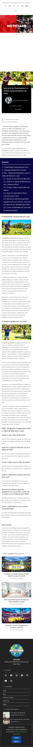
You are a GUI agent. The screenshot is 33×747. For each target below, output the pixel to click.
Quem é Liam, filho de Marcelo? (16, 179)
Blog (4, 694)
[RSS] (11, 680)
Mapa (4, 704)
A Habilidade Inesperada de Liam (15, 167)
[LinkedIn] (21, 675)
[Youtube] (5, 680)
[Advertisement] (16, 54)
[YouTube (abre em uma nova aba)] (26, 6)
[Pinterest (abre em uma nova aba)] (13, 6)
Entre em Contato (8, 697)
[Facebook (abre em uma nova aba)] (9, 6)
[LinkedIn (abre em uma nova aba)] (22, 6)
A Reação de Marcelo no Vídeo (14, 170)
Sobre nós (6, 701)
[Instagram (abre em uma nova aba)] (18, 6)
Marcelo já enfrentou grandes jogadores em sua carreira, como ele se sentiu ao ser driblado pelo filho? (17, 202)
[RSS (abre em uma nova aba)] (15, 11)
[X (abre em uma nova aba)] (5, 6)
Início (4, 691)
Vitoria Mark (24, 100)
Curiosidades (18, 109)
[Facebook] (11, 675)
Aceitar (16, 738)
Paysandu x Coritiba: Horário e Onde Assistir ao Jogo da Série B (16, 575)
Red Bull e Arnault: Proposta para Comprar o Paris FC (16, 626)
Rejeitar (16, 741)
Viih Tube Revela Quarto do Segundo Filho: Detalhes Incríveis (16, 601)
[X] (5, 675)
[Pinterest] (27, 675)
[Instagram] (16, 675)
